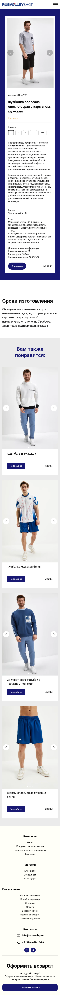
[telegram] (33, 950)
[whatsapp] (26, 950)
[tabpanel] (30, 144)
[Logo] (17, 4)
